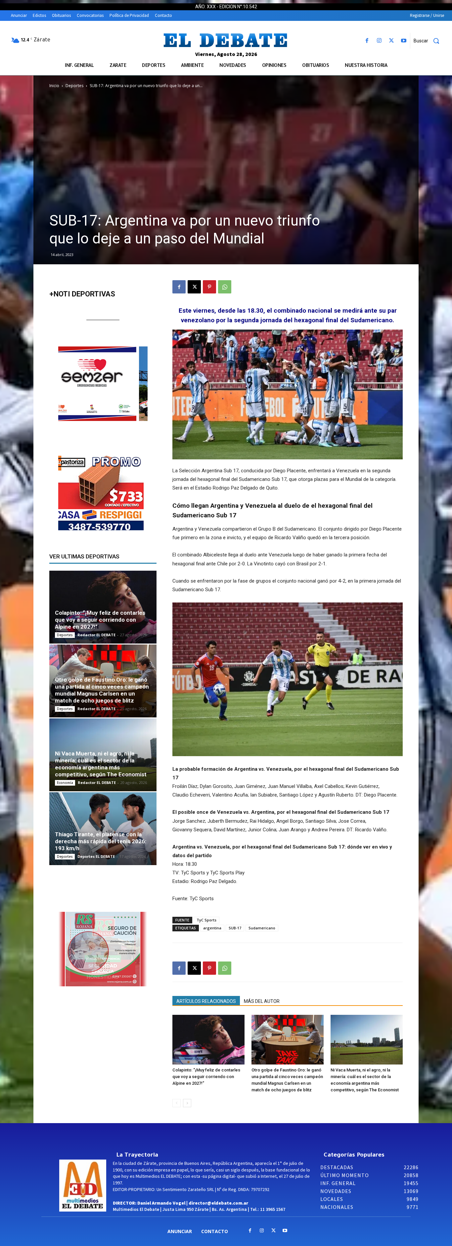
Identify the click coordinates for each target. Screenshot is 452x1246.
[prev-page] (176, 1103)
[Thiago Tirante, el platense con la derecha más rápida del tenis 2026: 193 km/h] (103, 828)
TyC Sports (206, 919)
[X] (391, 40)
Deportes (74, 85)
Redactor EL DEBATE (96, 634)
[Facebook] (366, 40)
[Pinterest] (209, 286)
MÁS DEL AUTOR (262, 1001)
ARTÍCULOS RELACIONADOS (206, 1001)
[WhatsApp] (224, 286)
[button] (429, 41)
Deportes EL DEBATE (96, 856)
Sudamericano (262, 927)
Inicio (54, 85)
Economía (65, 782)
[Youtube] (403, 40)
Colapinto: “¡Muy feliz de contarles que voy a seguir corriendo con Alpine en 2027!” (206, 1076)
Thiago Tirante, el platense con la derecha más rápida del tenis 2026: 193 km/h (100, 841)
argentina (212, 927)
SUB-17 (235, 927)
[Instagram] (379, 40)
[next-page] (187, 1103)
